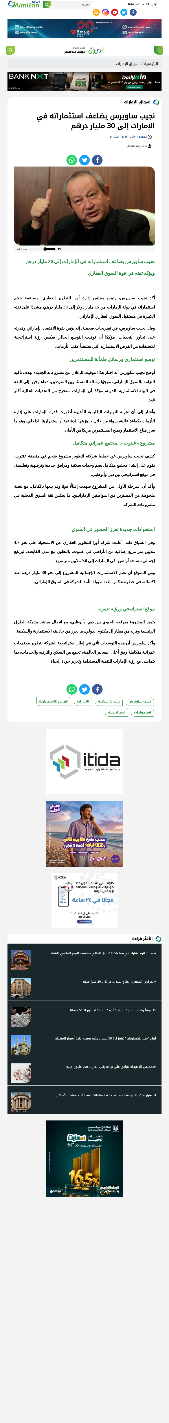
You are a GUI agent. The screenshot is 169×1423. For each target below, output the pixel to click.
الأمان (70, 430)
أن (101, 337)
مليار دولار (85, 307)
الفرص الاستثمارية (53, 701)
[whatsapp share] (71, 160)
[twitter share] (84, 160)
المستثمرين (102, 430)
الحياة (56, 661)
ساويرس (124, 456)
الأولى (121, 486)
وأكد (151, 486)
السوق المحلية (33, 495)
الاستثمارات (106, 572)
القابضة (33, 551)
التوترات (111, 411)
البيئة (143, 390)
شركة (105, 542)
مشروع (65, 456)
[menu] (158, 50)
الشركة (130, 504)
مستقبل (129, 316)
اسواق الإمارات (128, 63)
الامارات (83, 701)
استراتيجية (23, 337)
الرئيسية (151, 63)
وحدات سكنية (82, 465)
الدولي (91, 631)
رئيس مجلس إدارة (99, 298)
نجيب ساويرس (133, 298)
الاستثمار (130, 430)
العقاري (49, 298)
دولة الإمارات (118, 307)
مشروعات (146, 504)
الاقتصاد (49, 328)
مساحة (136, 560)
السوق (115, 316)
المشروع (99, 486)
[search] (10, 50)
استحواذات (142, 712)
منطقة (33, 456)
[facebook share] (97, 160)
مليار (58, 307)
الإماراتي (86, 316)
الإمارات (79, 390)
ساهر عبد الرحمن (137, 145)
